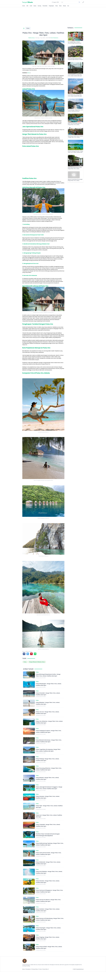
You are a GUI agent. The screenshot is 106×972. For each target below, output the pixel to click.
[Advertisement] (53, 16)
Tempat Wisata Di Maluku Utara (37, 662)
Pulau (56, 5)
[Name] (79, 2)
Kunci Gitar (45, 969)
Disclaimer (28, 969)
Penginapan (51, 5)
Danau (35, 5)
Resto (60, 5)
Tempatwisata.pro (80, 969)
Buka (29, 72)
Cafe (27, 5)
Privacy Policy (35, 969)
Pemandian (45, 5)
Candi (31, 5)
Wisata (64, 5)
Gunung (39, 5)
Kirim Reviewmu (54, 37)
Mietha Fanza (31, 37)
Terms (40, 969)
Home (23, 5)
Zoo (68, 5)
